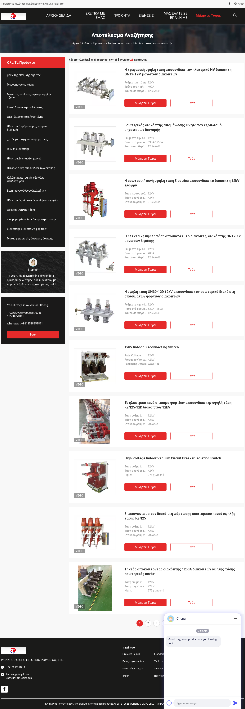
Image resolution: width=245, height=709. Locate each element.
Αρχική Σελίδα (81, 43)
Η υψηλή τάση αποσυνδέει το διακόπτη (31, 168)
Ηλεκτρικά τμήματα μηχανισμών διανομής (27, 128)
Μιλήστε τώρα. (145, 103)
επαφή (125, 676)
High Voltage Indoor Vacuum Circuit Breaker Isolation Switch (172, 458)
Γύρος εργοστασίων (133, 661)
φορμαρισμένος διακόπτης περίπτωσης (32, 219)
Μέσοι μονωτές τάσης (20, 84)
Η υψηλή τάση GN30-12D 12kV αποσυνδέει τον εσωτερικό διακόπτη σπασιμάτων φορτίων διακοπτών (179, 294)
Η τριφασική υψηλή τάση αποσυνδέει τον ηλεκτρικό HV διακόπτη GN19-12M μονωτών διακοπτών (178, 72)
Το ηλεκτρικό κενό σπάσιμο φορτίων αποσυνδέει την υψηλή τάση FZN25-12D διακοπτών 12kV (178, 405)
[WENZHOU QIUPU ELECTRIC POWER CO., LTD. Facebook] (229, 4)
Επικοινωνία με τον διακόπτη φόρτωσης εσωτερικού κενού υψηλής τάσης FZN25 (179, 516)
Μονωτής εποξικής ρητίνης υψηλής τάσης (29, 96)
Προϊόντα (99, 43)
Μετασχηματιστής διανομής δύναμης (30, 238)
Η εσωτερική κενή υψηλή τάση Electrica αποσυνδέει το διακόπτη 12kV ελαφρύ (181, 183)
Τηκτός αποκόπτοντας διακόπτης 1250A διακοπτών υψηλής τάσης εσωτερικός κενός (179, 571)
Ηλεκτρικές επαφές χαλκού (24, 158)
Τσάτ (33, 334)
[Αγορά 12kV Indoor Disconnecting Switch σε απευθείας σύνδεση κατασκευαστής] (95, 366)
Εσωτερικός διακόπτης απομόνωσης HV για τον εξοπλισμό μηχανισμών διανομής (173, 127)
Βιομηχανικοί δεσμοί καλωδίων (26, 190)
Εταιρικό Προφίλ (131, 654)
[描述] (235, 15)
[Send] (235, 703)
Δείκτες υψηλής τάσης (21, 209)
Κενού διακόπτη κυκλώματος (25, 107)
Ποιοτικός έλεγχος (132, 668)
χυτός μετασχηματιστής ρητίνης (27, 139)
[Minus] (235, 618)
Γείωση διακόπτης (18, 148)
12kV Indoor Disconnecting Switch (151, 347)
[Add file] (169, 703)
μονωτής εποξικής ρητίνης (24, 75)
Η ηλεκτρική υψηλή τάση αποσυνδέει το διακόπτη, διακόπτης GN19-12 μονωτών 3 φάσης (182, 238)
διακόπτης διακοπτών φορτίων (27, 228)
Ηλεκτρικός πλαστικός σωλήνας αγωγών (32, 200)
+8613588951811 (32, 323)
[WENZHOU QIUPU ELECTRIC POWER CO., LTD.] (13, 16)
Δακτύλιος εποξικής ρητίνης (25, 116)
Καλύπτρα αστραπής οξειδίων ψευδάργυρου (25, 179)
